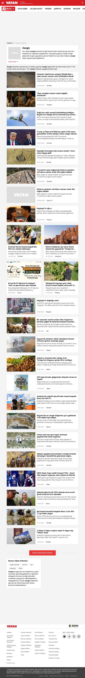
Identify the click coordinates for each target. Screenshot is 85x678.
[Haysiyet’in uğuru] (21, 214)
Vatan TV (49, 200)
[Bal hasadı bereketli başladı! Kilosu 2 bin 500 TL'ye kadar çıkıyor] (21, 517)
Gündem (49, 85)
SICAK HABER (22, 9)
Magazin (49, 105)
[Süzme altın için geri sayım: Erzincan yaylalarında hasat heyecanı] (21, 440)
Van (47, 331)
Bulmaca (9, 653)
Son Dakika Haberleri (10, 636)
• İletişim (46, 676)
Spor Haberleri (25, 652)
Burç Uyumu (52, 636)
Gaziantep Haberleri (38, 646)
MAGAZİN (76, 9)
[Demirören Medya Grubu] (73, 626)
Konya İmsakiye (53, 655)
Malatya (57, 293)
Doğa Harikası (14, 565)
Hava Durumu (11, 650)
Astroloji (51, 632)
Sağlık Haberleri (25, 648)
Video (22, 655)
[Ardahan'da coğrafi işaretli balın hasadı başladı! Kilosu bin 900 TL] (21, 402)
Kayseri (48, 350)
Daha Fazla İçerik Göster (42, 553)
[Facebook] (69, 636)
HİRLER (7, 9)
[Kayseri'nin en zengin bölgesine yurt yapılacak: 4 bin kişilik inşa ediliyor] (21, 421)
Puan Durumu (11, 663)
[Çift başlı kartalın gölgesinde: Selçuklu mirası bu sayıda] (21, 383)
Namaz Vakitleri (53, 642)
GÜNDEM (48, 9)
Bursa (19, 293)
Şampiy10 (10, 656)
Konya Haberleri (39, 650)
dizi (31, 565)
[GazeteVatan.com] (12, 626)
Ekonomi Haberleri (26, 639)
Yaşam (48, 388)
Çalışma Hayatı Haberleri (11, 646)
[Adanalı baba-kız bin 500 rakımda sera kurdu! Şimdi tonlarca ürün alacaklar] (21, 498)
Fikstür (9, 660)
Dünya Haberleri (25, 642)
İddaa (48, 484)
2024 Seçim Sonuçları (10, 641)
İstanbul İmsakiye (54, 648)
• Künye (40, 676)
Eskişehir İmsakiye (54, 658)
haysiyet (13, 568)
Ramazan (51, 645)
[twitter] (74, 636)
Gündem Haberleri (26, 632)
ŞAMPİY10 (57, 9)
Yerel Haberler (39, 632)
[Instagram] (79, 636)
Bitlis (20, 568)
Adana (48, 369)
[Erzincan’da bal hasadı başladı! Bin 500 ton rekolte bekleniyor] (24, 234)
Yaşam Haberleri (25, 636)
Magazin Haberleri (26, 645)
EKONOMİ (67, 9)
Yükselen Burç (53, 639)
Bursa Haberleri (39, 639)
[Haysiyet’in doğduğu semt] (21, 306)
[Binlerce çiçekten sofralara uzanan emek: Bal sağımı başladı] (21, 195)
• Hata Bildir (73, 676)
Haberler (10, 43)
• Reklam (66, 676)
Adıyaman (58, 256)
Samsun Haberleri (40, 653)
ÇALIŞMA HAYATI (36, 9)
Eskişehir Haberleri (40, 642)
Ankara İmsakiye (54, 652)
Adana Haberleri (39, 636)
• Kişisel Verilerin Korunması (56, 676)
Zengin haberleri (20, 43)
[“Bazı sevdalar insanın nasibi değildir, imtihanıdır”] (21, 99)
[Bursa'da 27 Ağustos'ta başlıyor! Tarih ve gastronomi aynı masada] (24, 271)
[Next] (64, 636)
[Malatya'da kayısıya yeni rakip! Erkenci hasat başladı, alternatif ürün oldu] (61, 271)
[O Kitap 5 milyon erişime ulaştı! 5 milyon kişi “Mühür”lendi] (21, 536)
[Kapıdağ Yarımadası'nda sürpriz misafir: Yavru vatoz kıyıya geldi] (21, 156)
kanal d (24, 565)
